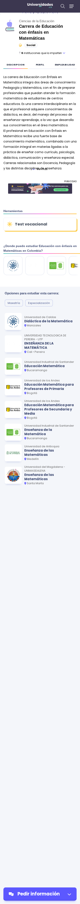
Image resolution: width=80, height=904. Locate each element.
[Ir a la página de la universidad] (13, 265)
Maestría (14, 303)
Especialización (39, 303)
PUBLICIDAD (70, 181)
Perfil (40, 64)
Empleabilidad (65, 64)
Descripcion (16, 64)
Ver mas (42, 169)
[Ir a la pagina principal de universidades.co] (40, 6)
